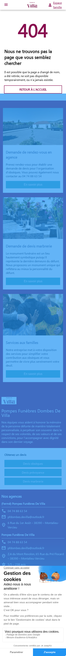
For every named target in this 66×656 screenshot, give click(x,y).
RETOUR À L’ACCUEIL (33, 89)
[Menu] (6, 5)
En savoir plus (33, 184)
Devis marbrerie (33, 481)
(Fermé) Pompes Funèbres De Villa (23, 503)
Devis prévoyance (33, 472)
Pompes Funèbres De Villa (17, 535)
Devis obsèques (33, 463)
